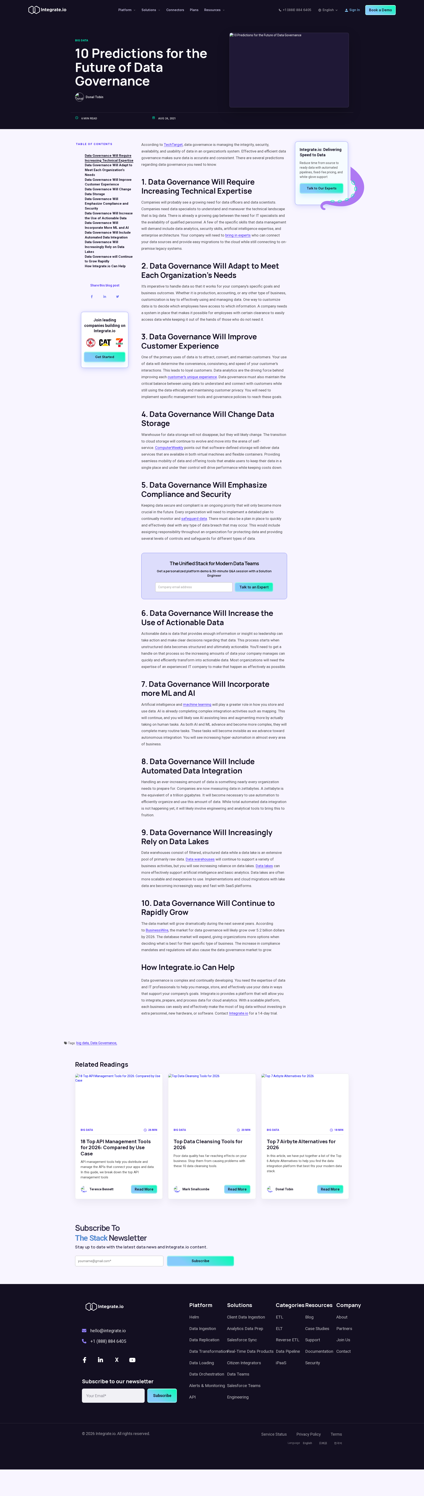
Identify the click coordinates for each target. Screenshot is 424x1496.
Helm (194, 1317)
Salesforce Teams (244, 1385)
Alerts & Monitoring (207, 1385)
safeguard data (194, 518)
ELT (279, 1328)
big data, (83, 1043)
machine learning (197, 704)
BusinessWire (157, 930)
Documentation (319, 1351)
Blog (309, 1317)
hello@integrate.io (108, 1330)
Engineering (238, 1397)
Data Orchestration (206, 1374)
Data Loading (201, 1362)
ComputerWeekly (169, 447)
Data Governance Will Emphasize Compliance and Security (106, 204)
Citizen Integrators (244, 1362)
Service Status (274, 1434)
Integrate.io (238, 1013)
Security (312, 1362)
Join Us (343, 1339)
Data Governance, (103, 1043)
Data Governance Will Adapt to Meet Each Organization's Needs (108, 170)
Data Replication (204, 1339)
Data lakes (264, 866)
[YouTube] (133, 1360)
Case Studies (317, 1328)
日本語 (323, 1443)
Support (312, 1339)
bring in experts (238, 235)
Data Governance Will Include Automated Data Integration (108, 235)
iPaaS (281, 1362)
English (328, 10)
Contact (343, 1351)
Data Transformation (208, 1351)
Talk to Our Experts (322, 188)
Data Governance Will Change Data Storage (108, 191)
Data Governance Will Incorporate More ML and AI (107, 225)
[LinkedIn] (101, 1360)
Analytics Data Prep (245, 1328)
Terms (336, 1434)
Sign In (354, 10)
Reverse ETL (287, 1339)
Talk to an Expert (254, 587)
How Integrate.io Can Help (105, 266)
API (192, 1397)
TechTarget (173, 144)
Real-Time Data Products (250, 1351)
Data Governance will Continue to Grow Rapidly (109, 259)
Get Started (104, 357)
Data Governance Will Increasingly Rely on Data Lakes (104, 247)
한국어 (338, 1443)
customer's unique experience (192, 377)
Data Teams (238, 1374)
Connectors (175, 10)
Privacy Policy (309, 1434)
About (341, 1317)
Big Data (81, 40)
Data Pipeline (288, 1351)
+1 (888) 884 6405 (297, 10)
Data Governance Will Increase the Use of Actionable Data (109, 216)
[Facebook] (85, 1360)
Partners (344, 1328)
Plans (194, 10)
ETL (279, 1317)
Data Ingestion (202, 1328)
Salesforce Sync (242, 1339)
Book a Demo (380, 10)
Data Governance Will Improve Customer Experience (108, 182)
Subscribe (162, 1395)
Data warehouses (200, 859)
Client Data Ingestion (246, 1317)
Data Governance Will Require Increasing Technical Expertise (109, 158)
